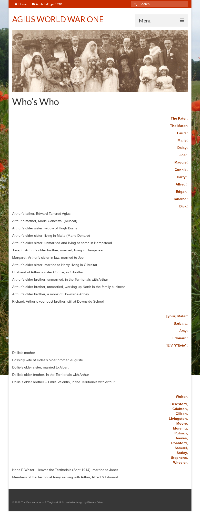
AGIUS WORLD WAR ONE (58, 19)
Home (23, 4)
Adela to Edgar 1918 (49, 4)
